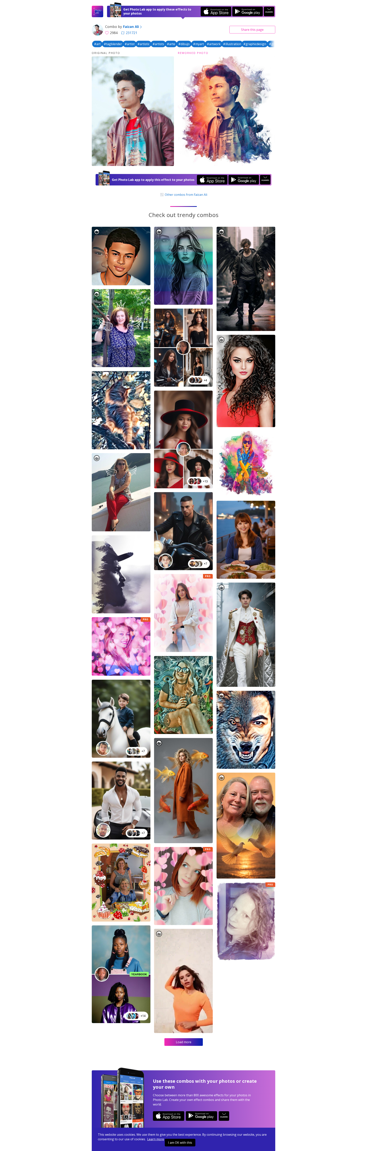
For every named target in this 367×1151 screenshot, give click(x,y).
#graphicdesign (254, 44)
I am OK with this (180, 1142)
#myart (198, 44)
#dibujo (184, 44)
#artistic (143, 44)
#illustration (232, 44)
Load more (183, 1042)
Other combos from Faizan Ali (185, 195)
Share (252, 30)
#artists (158, 44)
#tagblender (113, 44)
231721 (131, 32)
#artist (130, 44)
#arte (171, 44)
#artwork (214, 44)
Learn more (155, 1139)
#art (97, 44)
